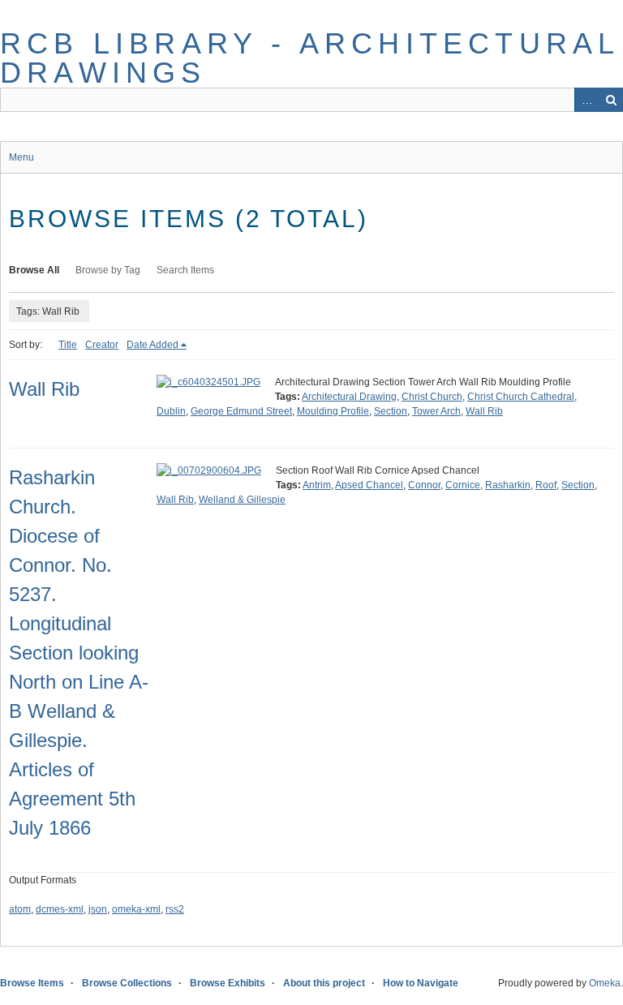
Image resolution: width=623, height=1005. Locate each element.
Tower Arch (436, 411)
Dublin (171, 411)
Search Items (185, 270)
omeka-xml (136, 909)
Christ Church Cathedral (520, 396)
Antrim (317, 485)
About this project (324, 983)
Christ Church (432, 396)
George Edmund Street (241, 411)
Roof (545, 485)
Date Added (152, 344)
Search (611, 100)
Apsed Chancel (369, 485)
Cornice (462, 485)
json (97, 909)
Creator (101, 344)
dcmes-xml (60, 909)
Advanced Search (586, 100)
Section (390, 411)
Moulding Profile (333, 411)
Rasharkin (508, 485)
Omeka (605, 983)
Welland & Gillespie (242, 499)
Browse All (34, 270)
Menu (21, 157)
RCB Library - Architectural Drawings (309, 58)
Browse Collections (127, 983)
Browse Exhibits (227, 983)
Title (67, 344)
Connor (424, 485)
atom (20, 909)
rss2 (174, 909)
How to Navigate (420, 983)
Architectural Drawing (349, 396)
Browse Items (32, 983)
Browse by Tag (107, 270)
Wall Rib (44, 389)
